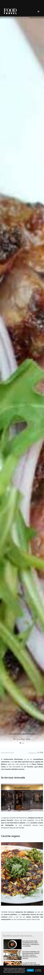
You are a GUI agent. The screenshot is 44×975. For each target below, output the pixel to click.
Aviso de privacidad (38, 970)
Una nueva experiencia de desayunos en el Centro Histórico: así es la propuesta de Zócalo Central (30, 955)
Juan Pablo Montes (23, 739)
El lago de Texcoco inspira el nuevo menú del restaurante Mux (31, 964)
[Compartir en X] (38, 753)
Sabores (8, 17)
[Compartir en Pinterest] (42, 753)
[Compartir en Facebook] (40, 753)
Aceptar (30, 970)
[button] (38, 11)
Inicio (3, 17)
